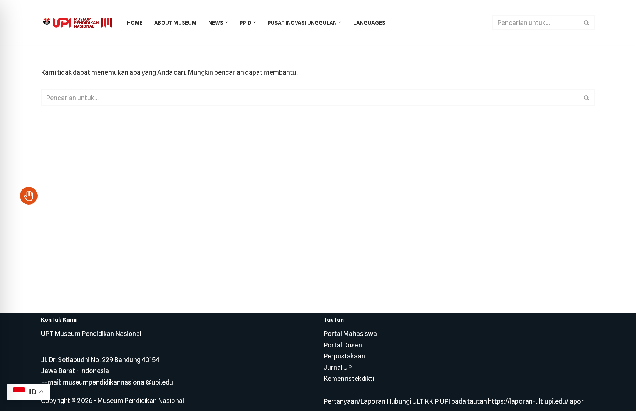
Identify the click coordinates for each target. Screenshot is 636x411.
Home (134, 23)
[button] (226, 22)
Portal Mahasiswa (350, 333)
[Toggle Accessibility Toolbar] (28, 195)
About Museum (175, 23)
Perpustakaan (344, 356)
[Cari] (587, 22)
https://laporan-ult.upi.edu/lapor (536, 401)
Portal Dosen (343, 345)
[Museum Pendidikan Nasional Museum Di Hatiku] (77, 22)
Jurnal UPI (339, 367)
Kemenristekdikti (349, 378)
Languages (369, 23)
